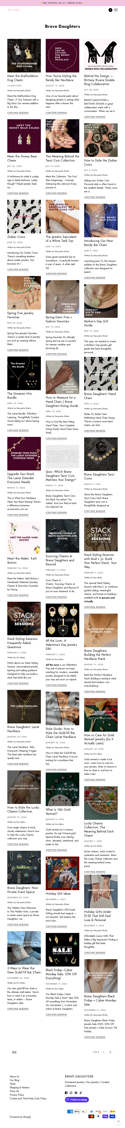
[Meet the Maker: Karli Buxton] (24, 538)
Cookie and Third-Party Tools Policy (28, 1098)
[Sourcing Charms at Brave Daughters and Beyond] (62, 536)
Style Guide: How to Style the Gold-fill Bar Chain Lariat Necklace (61, 733)
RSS (14, 1052)
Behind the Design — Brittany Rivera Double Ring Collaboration (99, 80)
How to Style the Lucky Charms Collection (23, 809)
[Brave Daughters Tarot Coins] (101, 454)
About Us (14, 1076)
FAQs (13, 1084)
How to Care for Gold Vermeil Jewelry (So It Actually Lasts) (99, 739)
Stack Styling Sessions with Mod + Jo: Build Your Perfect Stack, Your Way (100, 561)
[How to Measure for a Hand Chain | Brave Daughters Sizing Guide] (62, 377)
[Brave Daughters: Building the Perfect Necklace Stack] (101, 630)
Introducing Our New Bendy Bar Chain (98, 243)
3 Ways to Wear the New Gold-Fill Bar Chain (24, 970)
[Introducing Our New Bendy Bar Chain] (101, 220)
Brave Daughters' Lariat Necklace (23, 729)
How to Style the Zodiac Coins (100, 162)
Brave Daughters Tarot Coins (99, 476)
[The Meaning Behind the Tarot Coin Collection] (62, 136)
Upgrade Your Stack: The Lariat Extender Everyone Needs (21, 478)
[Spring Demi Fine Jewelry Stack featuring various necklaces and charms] (62, 297)
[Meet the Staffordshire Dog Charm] (24, 55)
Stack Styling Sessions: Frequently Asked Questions (22, 643)
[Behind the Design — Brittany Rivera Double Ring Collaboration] (101, 55)
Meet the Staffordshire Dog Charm (22, 78)
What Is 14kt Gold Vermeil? (58, 811)
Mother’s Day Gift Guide (96, 323)
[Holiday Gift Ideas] (62, 873)
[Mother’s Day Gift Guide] (101, 301)
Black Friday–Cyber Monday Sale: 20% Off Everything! (61, 974)
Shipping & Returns (20, 1087)
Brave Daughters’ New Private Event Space (22, 890)
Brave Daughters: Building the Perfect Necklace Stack (97, 655)
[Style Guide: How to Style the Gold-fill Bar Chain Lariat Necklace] (62, 708)
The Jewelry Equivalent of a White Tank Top (61, 239)
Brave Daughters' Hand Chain (100, 396)
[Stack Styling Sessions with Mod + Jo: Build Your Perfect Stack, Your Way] (101, 534)
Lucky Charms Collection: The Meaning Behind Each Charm (99, 829)
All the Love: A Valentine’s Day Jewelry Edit (61, 644)
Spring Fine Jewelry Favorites (20, 315)
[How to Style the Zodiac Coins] (101, 140)
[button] (81, 1052)
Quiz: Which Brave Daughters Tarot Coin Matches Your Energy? (61, 476)
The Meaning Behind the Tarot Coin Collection (62, 158)
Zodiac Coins (16, 237)
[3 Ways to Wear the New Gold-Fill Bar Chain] (24, 948)
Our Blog (14, 1080)
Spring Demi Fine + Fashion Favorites (59, 319)
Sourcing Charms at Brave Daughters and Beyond (60, 560)
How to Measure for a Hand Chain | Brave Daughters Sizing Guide (62, 401)
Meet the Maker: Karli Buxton (22, 560)
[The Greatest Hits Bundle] (24, 373)
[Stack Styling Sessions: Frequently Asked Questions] (24, 618)
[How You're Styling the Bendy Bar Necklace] (62, 55)
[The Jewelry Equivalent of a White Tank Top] (62, 216)
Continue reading (18, 113)
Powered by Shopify (20, 1117)
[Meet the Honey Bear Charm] (24, 136)
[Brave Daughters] (13, 10)
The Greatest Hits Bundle (19, 395)
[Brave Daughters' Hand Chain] (101, 373)
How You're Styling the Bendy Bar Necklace (61, 78)
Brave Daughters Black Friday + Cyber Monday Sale (100, 1000)
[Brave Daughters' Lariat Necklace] (24, 706)
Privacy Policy (17, 1095)
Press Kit (14, 1091)
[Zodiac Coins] (24, 216)
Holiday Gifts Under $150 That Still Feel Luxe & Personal (97, 916)
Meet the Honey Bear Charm (22, 158)
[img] (66, 1093)
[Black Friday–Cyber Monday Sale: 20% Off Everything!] (62, 950)
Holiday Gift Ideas (58, 893)
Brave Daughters (62, 26)
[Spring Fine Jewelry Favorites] (24, 293)
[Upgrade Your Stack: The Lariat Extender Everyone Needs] (24, 453)
